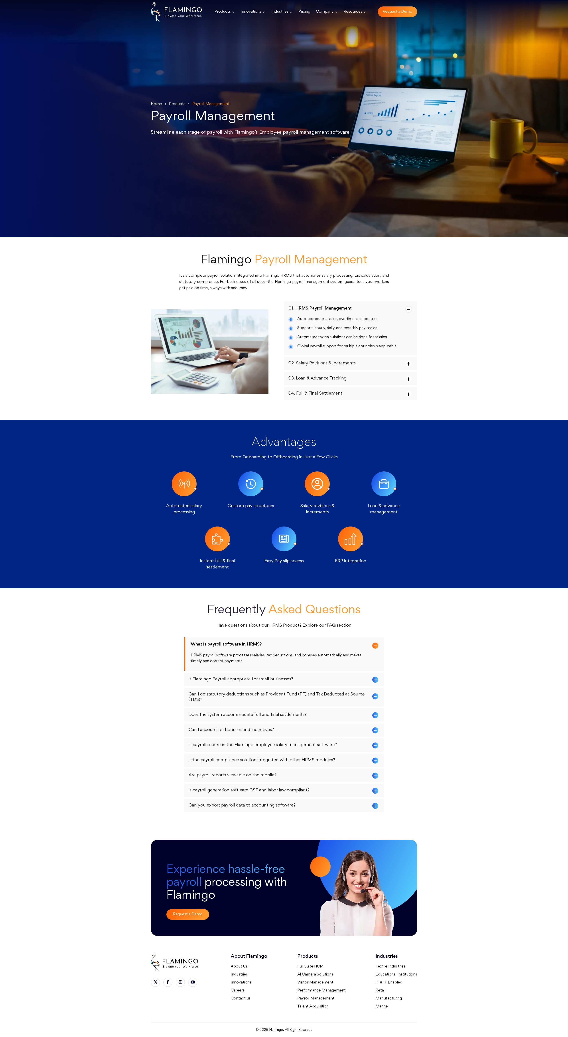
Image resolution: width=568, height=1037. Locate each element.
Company (325, 12)
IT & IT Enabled (389, 982)
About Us (239, 966)
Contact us (240, 998)
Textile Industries (390, 966)
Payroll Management (315, 998)
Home (156, 104)
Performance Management (321, 990)
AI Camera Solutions (315, 974)
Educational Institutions (396, 974)
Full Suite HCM (310, 966)
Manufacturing (389, 998)
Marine (382, 1006)
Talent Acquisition (313, 1006)
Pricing (304, 12)
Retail (380, 990)
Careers (238, 990)
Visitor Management (315, 982)
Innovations (251, 12)
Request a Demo (397, 12)
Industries (279, 12)
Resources (353, 12)
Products (223, 12)
